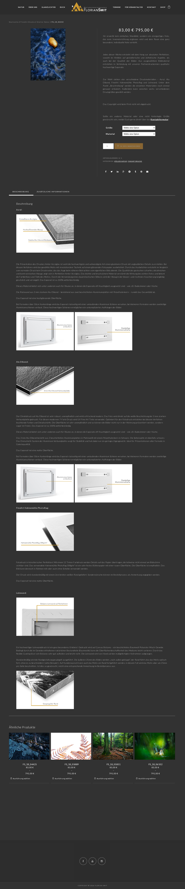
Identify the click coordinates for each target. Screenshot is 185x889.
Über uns (33, 7)
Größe (109, 127)
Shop (162, 7)
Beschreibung (21, 192)
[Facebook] (83, 861)
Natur (21, 7)
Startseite (13, 22)
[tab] (20, 191)
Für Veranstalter (134, 7)
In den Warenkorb (130, 146)
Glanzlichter (49, 7)
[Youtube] (92, 861)
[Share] (106, 172)
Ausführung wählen (21, 778)
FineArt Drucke (28, 22)
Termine (117, 7)
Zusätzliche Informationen (53, 192)
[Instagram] (101, 861)
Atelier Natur (43, 22)
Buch (62, 7)
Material (110, 134)
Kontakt (151, 7)
